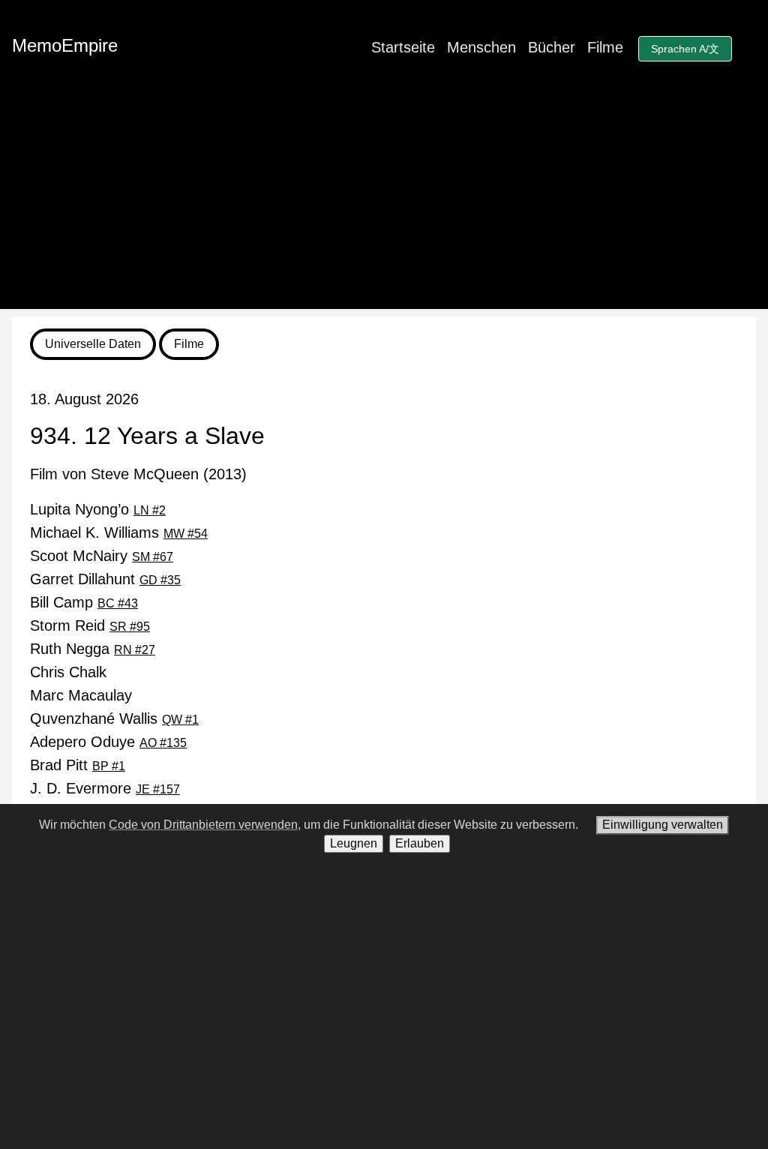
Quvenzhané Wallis (114, 718)
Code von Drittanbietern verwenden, (205, 824)
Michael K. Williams (119, 532)
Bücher (551, 47)
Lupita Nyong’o (98, 509)
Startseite (403, 47)
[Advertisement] (384, 204)
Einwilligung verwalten (662, 824)
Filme (605, 47)
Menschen (481, 47)
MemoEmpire (65, 45)
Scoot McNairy (101, 556)
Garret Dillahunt (105, 579)
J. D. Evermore (105, 788)
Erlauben (419, 843)
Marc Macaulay (81, 695)
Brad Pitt (77, 765)
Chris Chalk (68, 672)
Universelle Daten (93, 344)
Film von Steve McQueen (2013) (138, 474)
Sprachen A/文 (685, 49)
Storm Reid (90, 625)
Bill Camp (84, 602)
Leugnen (353, 843)
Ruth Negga (92, 648)
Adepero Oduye (108, 742)
